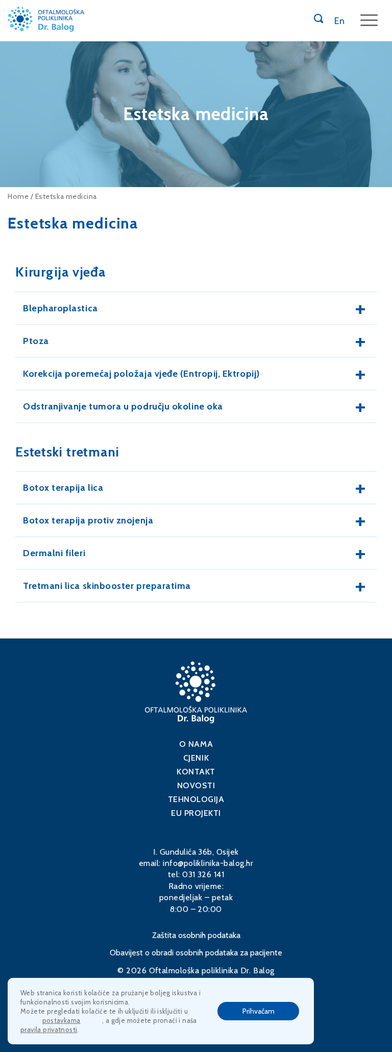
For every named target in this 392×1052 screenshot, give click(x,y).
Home (18, 196)
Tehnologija (196, 799)
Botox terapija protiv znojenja (88, 520)
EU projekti (196, 813)
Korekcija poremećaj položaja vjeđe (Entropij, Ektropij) (141, 373)
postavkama (61, 1020)
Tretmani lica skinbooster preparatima (107, 585)
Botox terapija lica (63, 487)
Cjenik (196, 758)
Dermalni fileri (54, 553)
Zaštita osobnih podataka (196, 935)
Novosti (196, 785)
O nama (196, 744)
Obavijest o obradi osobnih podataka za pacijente (196, 952)
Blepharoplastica (60, 308)
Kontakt (196, 771)
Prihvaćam (258, 1011)
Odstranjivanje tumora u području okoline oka (123, 406)
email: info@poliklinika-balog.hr (196, 863)
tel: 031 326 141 (196, 874)
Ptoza (36, 341)
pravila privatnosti (48, 1029)
